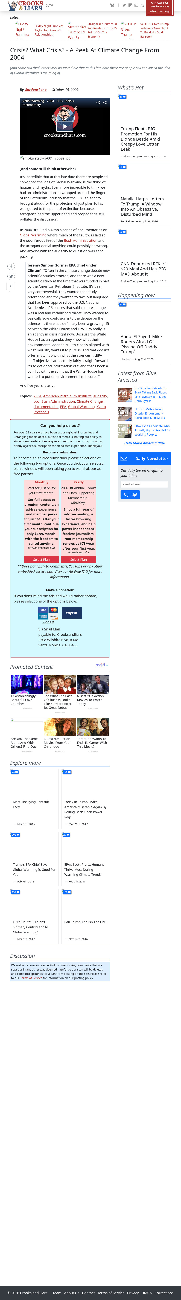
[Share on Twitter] (11, 276)
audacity (100, 396)
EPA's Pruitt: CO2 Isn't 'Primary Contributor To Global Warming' (30, 927)
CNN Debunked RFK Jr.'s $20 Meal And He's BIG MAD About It (144, 269)
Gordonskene (35, 89)
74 (13, 772)
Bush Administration (80, 240)
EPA (63, 406)
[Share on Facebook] (11, 266)
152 (14, 892)
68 (121, 167)
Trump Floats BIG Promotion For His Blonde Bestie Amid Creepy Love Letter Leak (140, 139)
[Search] (142, 5)
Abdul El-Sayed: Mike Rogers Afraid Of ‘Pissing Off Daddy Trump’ (141, 344)
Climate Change (90, 401)
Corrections (164, 1292)
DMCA (146, 1292)
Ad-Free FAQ (78, 571)
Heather (125, 359)
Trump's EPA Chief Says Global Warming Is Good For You (34, 869)
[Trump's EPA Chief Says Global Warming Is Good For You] (34, 845)
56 (121, 96)
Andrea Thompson (132, 156)
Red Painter (128, 221)
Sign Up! (130, 495)
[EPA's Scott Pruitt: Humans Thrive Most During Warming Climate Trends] (86, 845)
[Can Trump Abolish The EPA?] (86, 902)
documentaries (46, 406)
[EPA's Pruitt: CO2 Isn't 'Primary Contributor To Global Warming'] (34, 902)
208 (14, 834)
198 (65, 892)
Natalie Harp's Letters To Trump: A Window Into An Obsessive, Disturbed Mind (142, 206)
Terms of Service (31, 978)
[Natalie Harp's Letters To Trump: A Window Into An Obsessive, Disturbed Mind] (144, 179)
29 (64, 834)
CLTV (49, 5)
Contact (88, 1292)
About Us (71, 1292)
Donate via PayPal (72, 613)
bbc (37, 401)
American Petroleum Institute (67, 396)
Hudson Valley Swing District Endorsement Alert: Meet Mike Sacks (150, 413)
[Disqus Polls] (60, 1030)
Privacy (133, 1292)
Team (57, 1292)
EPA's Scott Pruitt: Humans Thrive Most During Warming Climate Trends (84, 869)
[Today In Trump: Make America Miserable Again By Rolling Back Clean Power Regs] (86, 782)
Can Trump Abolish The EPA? (85, 922)
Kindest (48, 622)
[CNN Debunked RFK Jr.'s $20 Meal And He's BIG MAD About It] (144, 244)
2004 (37, 396)
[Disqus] (60, 1123)
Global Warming (33, 235)
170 (65, 772)
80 (121, 231)
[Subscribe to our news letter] (136, 5)
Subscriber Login (160, 11)
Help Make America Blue (144, 443)
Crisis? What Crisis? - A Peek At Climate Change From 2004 (84, 53)
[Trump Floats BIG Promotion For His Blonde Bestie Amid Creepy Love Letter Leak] (144, 109)
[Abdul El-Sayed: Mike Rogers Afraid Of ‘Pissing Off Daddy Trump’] (144, 316)
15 (121, 304)
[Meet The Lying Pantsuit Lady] (34, 782)
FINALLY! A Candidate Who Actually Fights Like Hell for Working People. (153, 430)
